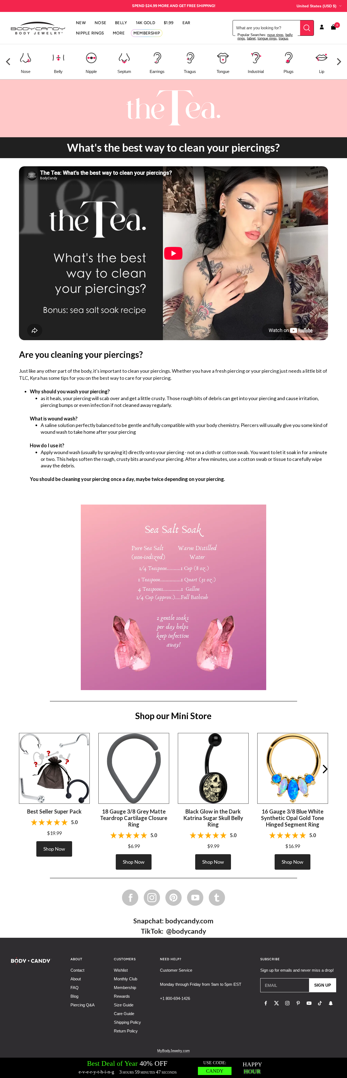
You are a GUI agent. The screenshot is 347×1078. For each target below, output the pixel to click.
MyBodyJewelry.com (173, 1051)
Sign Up (322, 985)
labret (251, 38)
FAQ (74, 987)
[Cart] (333, 28)
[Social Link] (152, 897)
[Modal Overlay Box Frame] (173, 1068)
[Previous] (9, 62)
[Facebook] (130, 897)
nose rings (275, 35)
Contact (77, 970)
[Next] (338, 62)
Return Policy (126, 1031)
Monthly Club (125, 979)
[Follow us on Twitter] (276, 1003)
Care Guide (124, 1013)
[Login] (321, 27)
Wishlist (121, 970)
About (75, 979)
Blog (74, 996)
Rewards (122, 996)
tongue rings (267, 38)
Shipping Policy (127, 1022)
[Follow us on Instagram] (287, 1003)
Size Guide (123, 1005)
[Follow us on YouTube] (309, 1003)
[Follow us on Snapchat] (330, 1003)
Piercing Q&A (82, 1005)
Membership (125, 987)
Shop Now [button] (54, 849)
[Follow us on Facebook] (265, 1003)
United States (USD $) (316, 6)
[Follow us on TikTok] (319, 1003)
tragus (283, 38)
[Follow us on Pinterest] (298, 1003)
